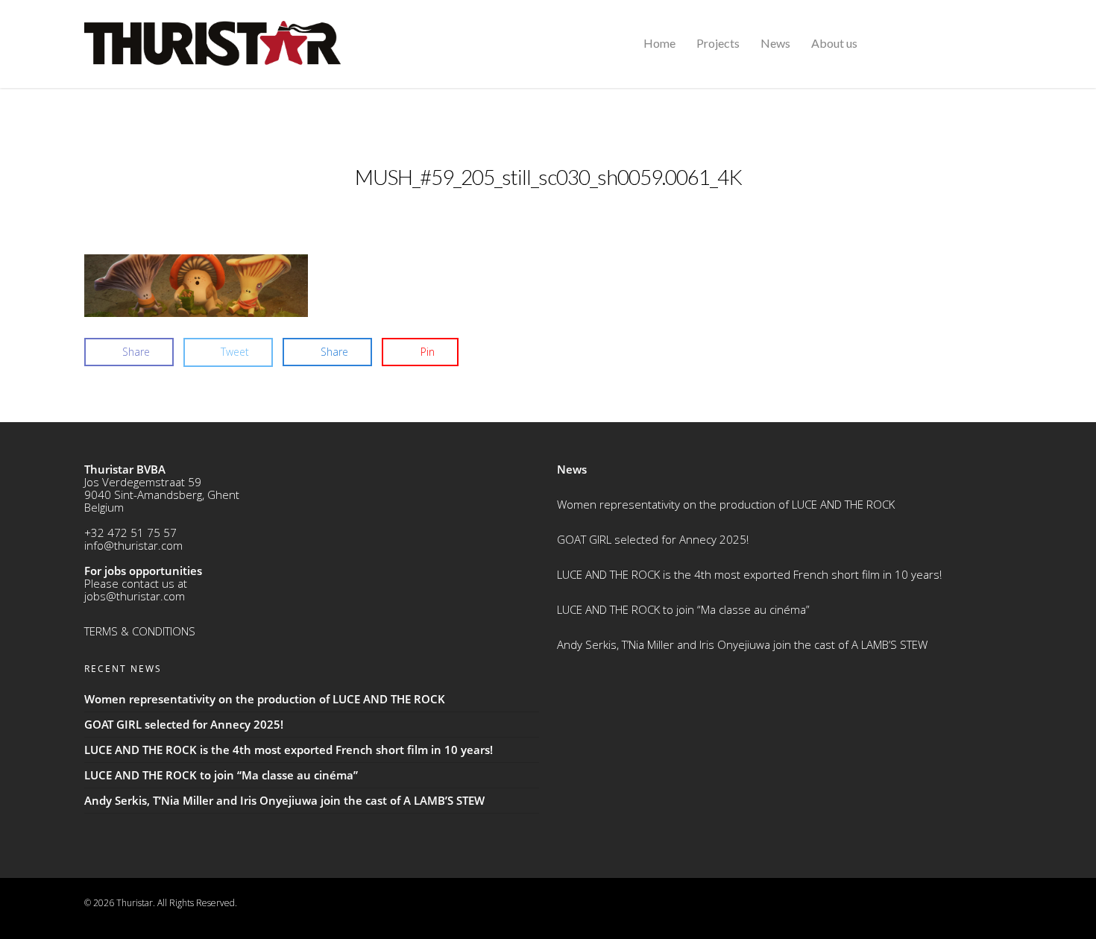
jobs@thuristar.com (134, 595)
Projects (718, 43)
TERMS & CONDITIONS (139, 631)
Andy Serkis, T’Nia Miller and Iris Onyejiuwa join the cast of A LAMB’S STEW (742, 644)
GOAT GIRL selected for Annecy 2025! (653, 539)
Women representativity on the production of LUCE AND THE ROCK (726, 504)
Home (659, 43)
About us (834, 43)
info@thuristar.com (133, 545)
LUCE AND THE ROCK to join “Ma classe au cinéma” (683, 609)
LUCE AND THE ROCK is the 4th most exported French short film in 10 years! (749, 574)
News (775, 43)
